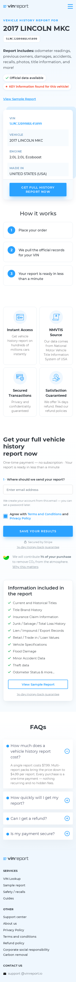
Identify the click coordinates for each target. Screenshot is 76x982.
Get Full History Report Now (38, 189)
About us (10, 923)
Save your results (38, 531)
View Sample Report (19, 99)
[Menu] (70, 6)
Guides (8, 898)
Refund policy (13, 943)
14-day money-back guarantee (38, 547)
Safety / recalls (14, 892)
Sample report (14, 885)
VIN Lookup (12, 879)
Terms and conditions (19, 936)
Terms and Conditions (44, 514)
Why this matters (25, 567)
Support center (15, 917)
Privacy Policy (20, 518)
